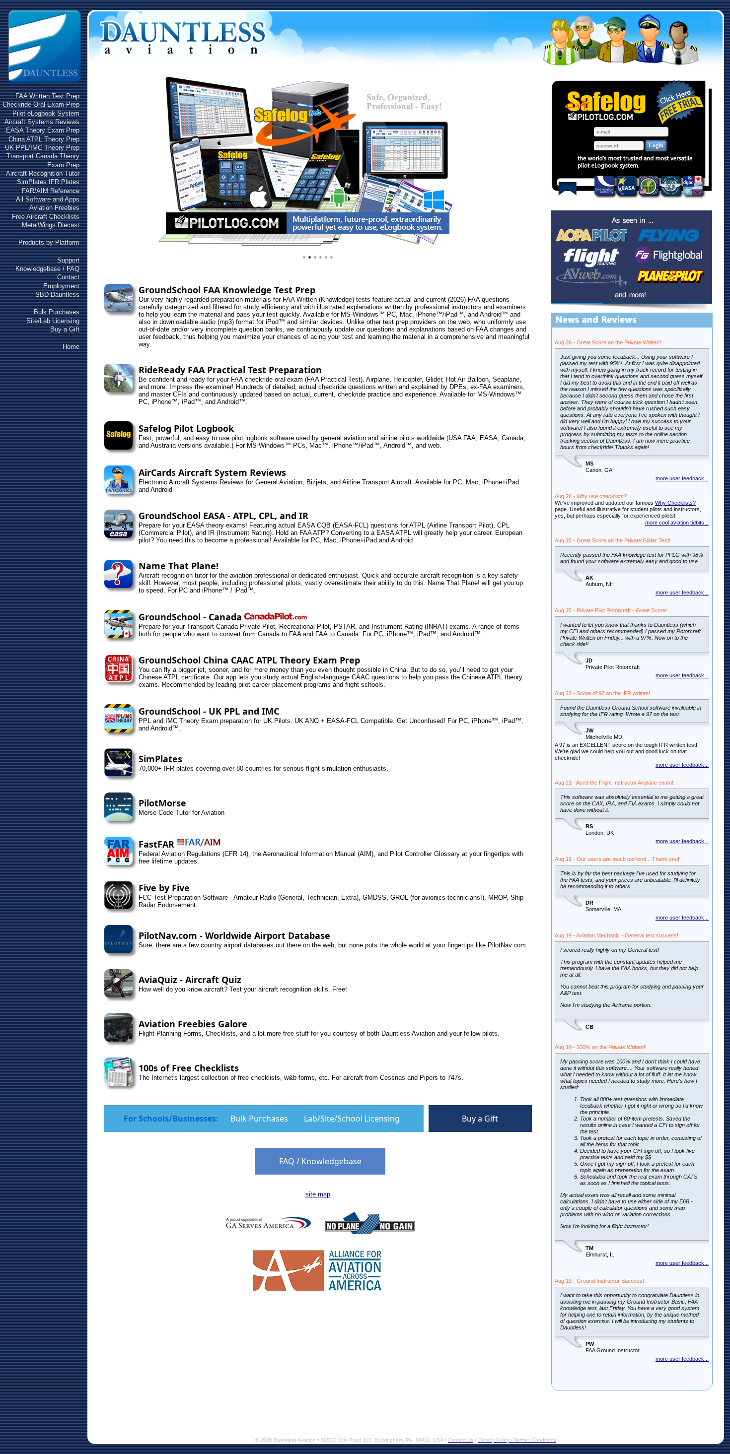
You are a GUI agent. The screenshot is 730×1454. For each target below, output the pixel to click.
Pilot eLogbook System (45, 113)
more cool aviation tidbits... (677, 523)
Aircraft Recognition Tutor (42, 173)
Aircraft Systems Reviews (41, 122)
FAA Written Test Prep (47, 96)
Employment (61, 286)
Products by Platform (48, 242)
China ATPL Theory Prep (43, 139)
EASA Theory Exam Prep (42, 130)
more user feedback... (682, 478)
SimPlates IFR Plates (48, 182)
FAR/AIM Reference (50, 191)
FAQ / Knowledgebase (320, 1161)
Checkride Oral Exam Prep (40, 104)
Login (656, 145)
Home (71, 346)
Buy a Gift (64, 329)
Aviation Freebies (54, 207)
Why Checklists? (675, 503)
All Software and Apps (47, 199)
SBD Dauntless (57, 294)
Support (68, 260)
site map (317, 1194)
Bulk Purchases (56, 312)
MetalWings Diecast (50, 225)
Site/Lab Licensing (52, 321)
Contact (68, 277)
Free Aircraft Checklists (45, 216)
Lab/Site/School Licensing (352, 1118)
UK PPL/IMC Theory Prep (42, 147)
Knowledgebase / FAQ (47, 268)
